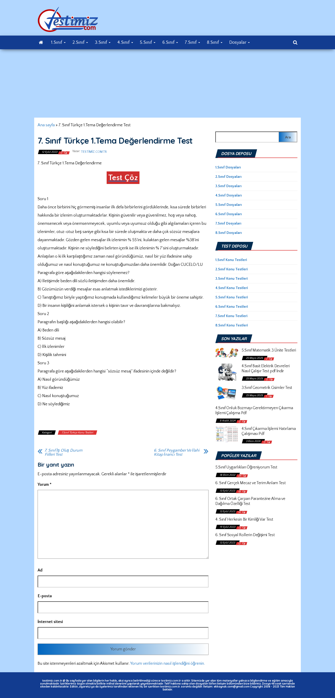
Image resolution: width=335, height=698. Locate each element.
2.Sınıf (79, 42)
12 (239, 543)
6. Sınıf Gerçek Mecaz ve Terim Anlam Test (250, 483)
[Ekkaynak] (41, 42)
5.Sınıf (146, 42)
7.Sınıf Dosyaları (228, 223)
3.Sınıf (101, 42)
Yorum (45, 484)
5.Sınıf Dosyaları (228, 205)
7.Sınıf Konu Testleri (231, 316)
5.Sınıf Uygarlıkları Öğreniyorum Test (246, 467)
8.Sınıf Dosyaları (228, 233)
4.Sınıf (124, 42)
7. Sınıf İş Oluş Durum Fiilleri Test (63, 452)
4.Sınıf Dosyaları (228, 195)
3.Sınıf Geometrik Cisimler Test (267, 387)
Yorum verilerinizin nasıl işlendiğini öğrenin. (167, 663)
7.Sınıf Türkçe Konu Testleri (77, 432)
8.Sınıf (213, 42)
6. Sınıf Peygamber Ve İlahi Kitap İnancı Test (176, 452)
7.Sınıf (191, 42)
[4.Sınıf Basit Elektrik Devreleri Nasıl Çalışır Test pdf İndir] (226, 372)
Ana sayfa (46, 125)
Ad (40, 570)
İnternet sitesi (50, 622)
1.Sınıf (57, 42)
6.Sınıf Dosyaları (228, 214)
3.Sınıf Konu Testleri (231, 279)
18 (239, 491)
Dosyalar (238, 42)
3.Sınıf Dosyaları (228, 186)
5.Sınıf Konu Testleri (231, 297)
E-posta (45, 596)
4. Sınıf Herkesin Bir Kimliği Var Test (244, 519)
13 (239, 527)
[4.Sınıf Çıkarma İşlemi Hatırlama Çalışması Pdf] (226, 434)
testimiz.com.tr (94, 152)
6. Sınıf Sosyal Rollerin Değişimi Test (245, 535)
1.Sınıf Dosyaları (228, 167)
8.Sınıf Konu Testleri (231, 325)
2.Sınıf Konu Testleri (231, 269)
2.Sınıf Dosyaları (228, 177)
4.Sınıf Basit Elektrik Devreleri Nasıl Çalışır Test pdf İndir (265, 368)
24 (240, 475)
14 (239, 512)
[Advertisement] (167, 83)
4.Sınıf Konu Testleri (231, 288)
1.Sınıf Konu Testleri (231, 260)
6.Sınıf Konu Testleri (231, 307)
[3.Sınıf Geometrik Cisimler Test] (226, 393)
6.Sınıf (169, 42)
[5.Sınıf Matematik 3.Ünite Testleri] (226, 353)
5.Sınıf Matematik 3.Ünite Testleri (269, 350)
